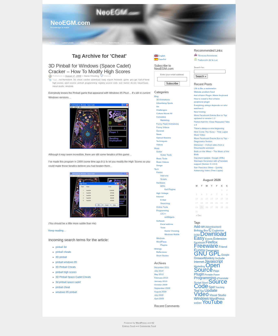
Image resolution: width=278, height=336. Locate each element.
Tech (156, 169)
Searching (165, 203)
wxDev (197, 303)
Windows (69, 86)
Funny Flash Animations (167, 124)
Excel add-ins (166, 224)
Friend (223, 246)
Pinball (81, 83)
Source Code (112, 83)
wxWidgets (169, 217)
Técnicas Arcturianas (207, 55)
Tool (120, 83)
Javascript (214, 261)
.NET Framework (65, 79)
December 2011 (161, 267)
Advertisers (114, 43)
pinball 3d (61, 247)
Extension (220, 238)
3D (74, 79)
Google (225, 254)
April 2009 (159, 298)
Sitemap (98, 43)
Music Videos (162, 162)
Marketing (165, 120)
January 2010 (160, 281)
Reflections (161, 252)
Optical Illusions (163, 138)
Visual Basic (143, 83)
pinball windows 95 (66, 262)
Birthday (198, 230)
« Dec (198, 215)
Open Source (70, 83)
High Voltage (162, 193)
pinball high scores (66, 272)
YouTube (212, 302)
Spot (212, 287)
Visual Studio (58, 86)
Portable (209, 274)
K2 (153, 323)
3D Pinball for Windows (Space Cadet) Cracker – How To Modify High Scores (89, 68)
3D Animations (163, 99)
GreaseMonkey (204, 258)
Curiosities (161, 117)
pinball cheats (63, 252)
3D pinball (61, 257)
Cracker (86, 79)
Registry (101, 83)
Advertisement (213, 226)
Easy (104, 79)
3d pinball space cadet (68, 282)
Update (211, 290)
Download (95, 79)
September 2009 (162, 288)
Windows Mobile (171, 234)
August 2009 (160, 292)
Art (157, 106)
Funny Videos (162, 127)
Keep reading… (57, 230)
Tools (162, 228)
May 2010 (159, 274)
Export (110, 79)
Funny (199, 250)
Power (216, 274)
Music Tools (161, 158)
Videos (159, 145)
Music (157, 148)
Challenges (161, 110)
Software (160, 221)
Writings (158, 249)
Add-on (199, 226)
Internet (160, 197)
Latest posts (67, 43)
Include (220, 258)
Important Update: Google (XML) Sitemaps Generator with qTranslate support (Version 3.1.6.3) (211, 161)
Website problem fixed (204, 92)
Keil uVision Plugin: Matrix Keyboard (211, 95)
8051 (162, 186)
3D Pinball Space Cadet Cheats (73, 277)
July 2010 (158, 271)
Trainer (126, 83)
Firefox (159, 172)
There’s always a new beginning (209, 128)
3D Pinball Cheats (66, 267)
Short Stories (162, 255)
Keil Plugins (169, 189)
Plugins (163, 245)
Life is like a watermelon (205, 88)
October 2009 (160, 285)
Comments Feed (148, 326)
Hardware (160, 183)
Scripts (163, 179)
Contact (130, 43)
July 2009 (158, 295)
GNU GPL (133, 79)
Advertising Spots (164, 103)
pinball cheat (63, 287)
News (158, 134)
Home (52, 43)
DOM (197, 235)
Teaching (219, 287)
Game (126, 79)
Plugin (199, 274)
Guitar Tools (166, 155)
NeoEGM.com (70, 22)
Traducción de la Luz (207, 60)
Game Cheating (91, 76)
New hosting (200, 112)
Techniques (161, 141)
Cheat (79, 79)
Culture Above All (164, 113)
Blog (156, 96)
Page (216, 271)
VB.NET (133, 83)
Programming (91, 83)
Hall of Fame (143, 79)
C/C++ (163, 214)
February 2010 (161, 278)
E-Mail (163, 200)
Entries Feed (128, 326)
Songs (159, 165)
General (160, 131)
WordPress (161, 242)
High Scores (58, 83)
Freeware (118, 79)
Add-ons (164, 176)
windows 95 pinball (66, 292)
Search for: (199, 67)
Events (209, 239)
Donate (83, 43)
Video (201, 294)
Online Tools (162, 207)
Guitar (159, 151)
